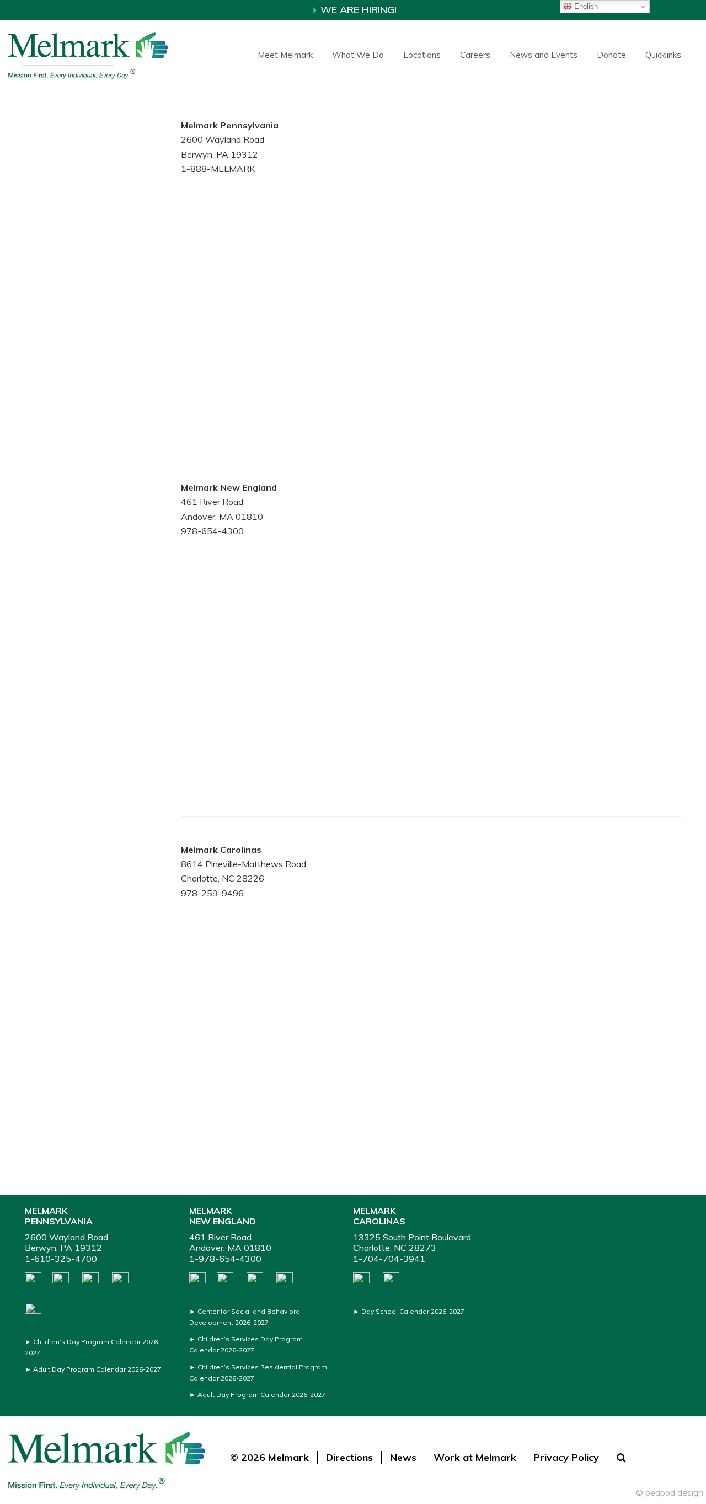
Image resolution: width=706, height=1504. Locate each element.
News (403, 1457)
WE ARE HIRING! (357, 9)
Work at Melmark (475, 1457)
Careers (475, 55)
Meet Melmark (285, 55)
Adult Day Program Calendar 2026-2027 (97, 1369)
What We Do (358, 55)
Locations (422, 55)
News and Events (543, 55)
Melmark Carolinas (379, 1216)
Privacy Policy (566, 1457)
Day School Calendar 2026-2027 (412, 1311)
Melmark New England (222, 1216)
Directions (349, 1457)
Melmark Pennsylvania (59, 1216)
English (585, 6)
